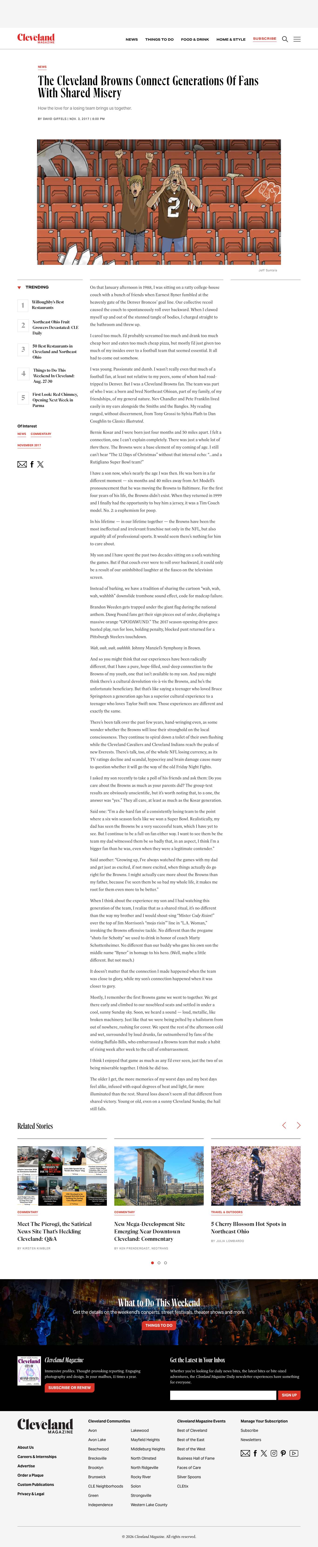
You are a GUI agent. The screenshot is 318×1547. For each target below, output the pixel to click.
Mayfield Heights (145, 1439)
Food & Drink (195, 39)
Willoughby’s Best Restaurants (48, 305)
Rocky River (141, 1477)
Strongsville (141, 1495)
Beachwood (98, 1449)
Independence (100, 1504)
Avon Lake (97, 1439)
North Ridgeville (144, 1467)
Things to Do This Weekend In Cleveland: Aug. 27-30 (53, 376)
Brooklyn (95, 1467)
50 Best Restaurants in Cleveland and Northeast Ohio (55, 352)
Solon (136, 1486)
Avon (92, 1430)
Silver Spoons (189, 1477)
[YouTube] (294, 1453)
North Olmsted (143, 1458)
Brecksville (97, 1458)
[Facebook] (255, 1453)
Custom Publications (35, 1484)
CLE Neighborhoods (105, 1486)
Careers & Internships (37, 1456)
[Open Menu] (297, 39)
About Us (25, 1447)
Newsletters (251, 1439)
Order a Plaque (30, 1475)
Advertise (26, 1466)
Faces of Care (189, 1467)
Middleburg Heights (148, 1449)
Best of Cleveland (192, 1430)
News (132, 39)
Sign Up (289, 1395)
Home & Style (231, 39)
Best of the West (191, 1449)
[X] (264, 1453)
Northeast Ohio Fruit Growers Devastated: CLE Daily (55, 327)
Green (93, 1495)
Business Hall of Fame (196, 1458)
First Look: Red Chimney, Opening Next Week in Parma (55, 400)
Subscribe (265, 38)
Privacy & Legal (30, 1493)
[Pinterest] (283, 1453)
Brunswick (97, 1477)
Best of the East (190, 1439)
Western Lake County (149, 1504)
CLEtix (182, 1486)
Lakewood (140, 1430)
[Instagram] (274, 1453)
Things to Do (159, 39)
